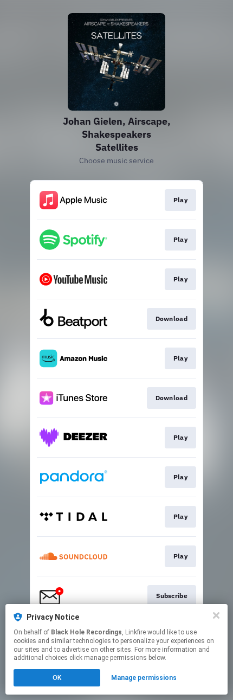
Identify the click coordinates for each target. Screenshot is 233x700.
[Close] (216, 615)
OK (57, 678)
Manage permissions (144, 678)
